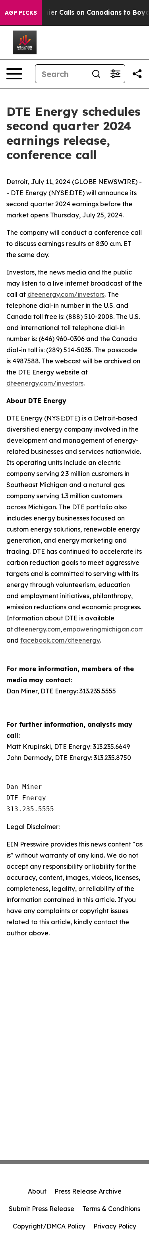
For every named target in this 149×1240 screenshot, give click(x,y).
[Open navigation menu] (14, 74)
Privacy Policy (114, 1226)
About (37, 1191)
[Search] (96, 74)
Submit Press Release (41, 1209)
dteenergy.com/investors (65, 294)
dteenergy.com (37, 629)
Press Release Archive (88, 1191)
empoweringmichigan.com (103, 629)
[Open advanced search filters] (115, 74)
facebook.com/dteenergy (60, 640)
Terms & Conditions (111, 1209)
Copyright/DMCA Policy (49, 1226)
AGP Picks (21, 12)
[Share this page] (137, 74)
